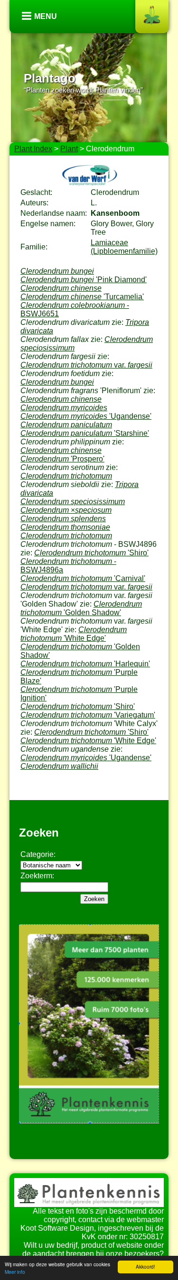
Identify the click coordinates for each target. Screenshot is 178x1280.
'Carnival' (82, 578)
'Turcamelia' (82, 297)
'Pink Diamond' (83, 280)
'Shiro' (91, 553)
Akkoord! (145, 1266)
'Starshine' (84, 433)
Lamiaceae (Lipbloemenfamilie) (124, 247)
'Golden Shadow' (81, 608)
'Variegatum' (87, 715)
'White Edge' (73, 634)
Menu (45, 16)
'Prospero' (62, 459)
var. (86, 365)
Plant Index (33, 149)
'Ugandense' (85, 416)
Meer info (15, 1271)
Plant (69, 149)
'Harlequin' (85, 664)
